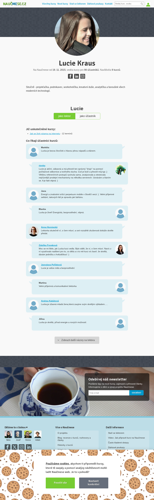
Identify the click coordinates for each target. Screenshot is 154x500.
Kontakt (108, 3)
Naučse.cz (14, 4)
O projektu (63, 433)
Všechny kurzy (49, 3)
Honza (28, 440)
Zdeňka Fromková (48, 245)
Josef (18, 440)
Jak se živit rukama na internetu (45, 133)
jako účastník (88, 116)
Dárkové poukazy (95, 3)
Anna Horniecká (49, 227)
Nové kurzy (62, 3)
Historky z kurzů (65, 445)
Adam (37, 440)
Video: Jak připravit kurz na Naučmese (126, 438)
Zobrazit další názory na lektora (78, 340)
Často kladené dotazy (118, 442)
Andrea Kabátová (50, 301)
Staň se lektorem (77, 3)
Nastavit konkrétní (93, 482)
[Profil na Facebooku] (70, 76)
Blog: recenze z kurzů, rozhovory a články (74, 439)
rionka (42, 165)
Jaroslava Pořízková (51, 264)
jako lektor (64, 116)
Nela (8, 440)
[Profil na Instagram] (82, 76)
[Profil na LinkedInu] (76, 76)
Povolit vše (60, 482)
